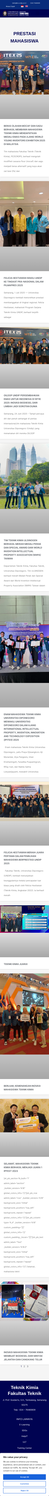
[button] (37, 13)
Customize (24, 1484)
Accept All (24, 1477)
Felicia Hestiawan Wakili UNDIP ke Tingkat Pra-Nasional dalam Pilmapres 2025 (23, 282)
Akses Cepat (10, 6)
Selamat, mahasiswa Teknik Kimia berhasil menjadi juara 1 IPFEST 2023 (23, 1167)
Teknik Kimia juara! (16, 964)
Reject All (24, 1490)
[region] (24, 1474)
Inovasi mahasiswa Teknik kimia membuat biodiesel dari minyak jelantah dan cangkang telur (23, 1356)
